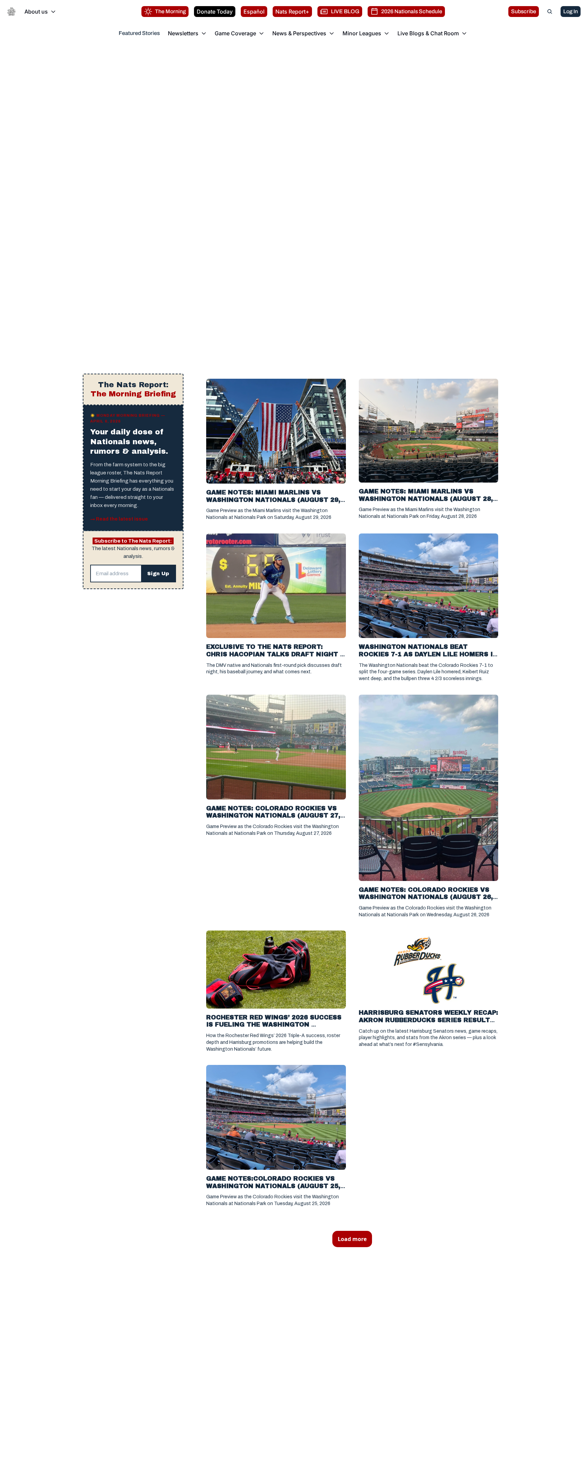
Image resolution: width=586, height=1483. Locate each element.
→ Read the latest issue (119, 519)
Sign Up (158, 573)
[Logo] (11, 11)
